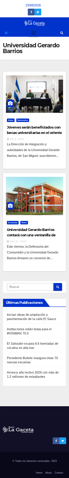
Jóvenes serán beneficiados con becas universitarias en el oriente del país (34, 132)
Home (10, 120)
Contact (59, 472)
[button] (62, 33)
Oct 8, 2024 (17, 139)
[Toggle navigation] (33, 33)
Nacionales (22, 120)
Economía (12, 222)
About (48, 472)
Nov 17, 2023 (18, 241)
